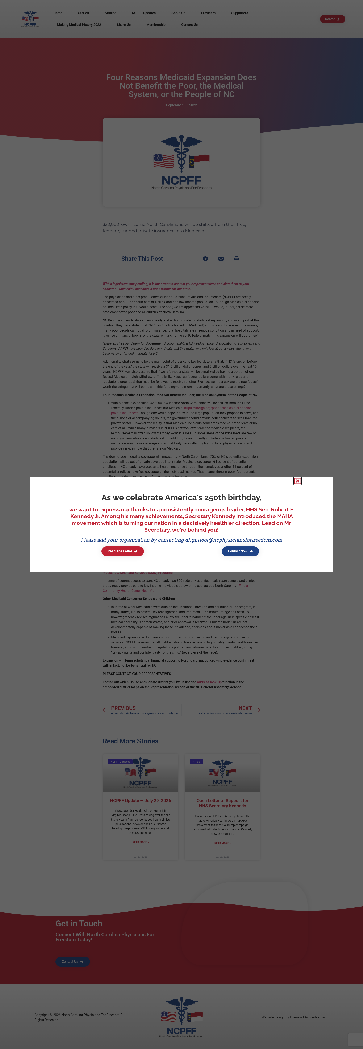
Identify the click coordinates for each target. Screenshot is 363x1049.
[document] (181, 524)
